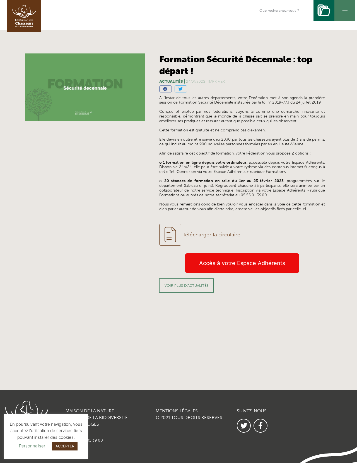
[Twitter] (244, 426)
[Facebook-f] (260, 426)
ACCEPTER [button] (65, 446)
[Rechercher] (323, 10)
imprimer (216, 81)
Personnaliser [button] (32, 446)
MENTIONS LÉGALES (177, 410)
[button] (165, 88)
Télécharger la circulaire (211, 234)
